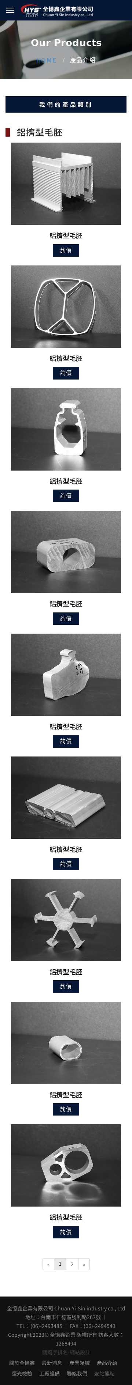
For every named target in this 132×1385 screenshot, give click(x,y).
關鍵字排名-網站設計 (66, 1352)
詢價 (66, 250)
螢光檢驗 (22, 1373)
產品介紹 (107, 1362)
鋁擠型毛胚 (66, 235)
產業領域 (79, 1362)
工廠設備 (49, 1373)
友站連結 (104, 1373)
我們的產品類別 (66, 104)
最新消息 (52, 1362)
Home (46, 60)
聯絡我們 (77, 1373)
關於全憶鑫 (22, 1362)
